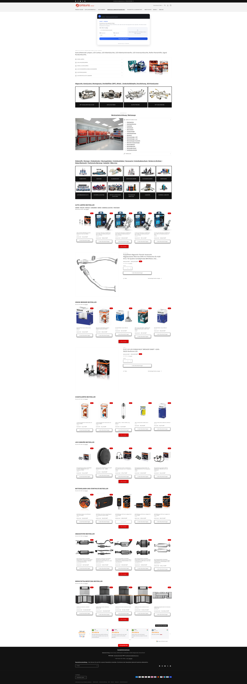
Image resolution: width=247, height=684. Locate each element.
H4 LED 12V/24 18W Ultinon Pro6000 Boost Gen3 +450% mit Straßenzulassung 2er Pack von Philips (123, 234)
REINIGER (99, 179)
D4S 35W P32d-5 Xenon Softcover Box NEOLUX (84, 328)
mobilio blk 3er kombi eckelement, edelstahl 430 (102, 607)
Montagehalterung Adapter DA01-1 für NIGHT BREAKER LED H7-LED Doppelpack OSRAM (142, 469)
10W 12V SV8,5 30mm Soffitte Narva (141, 422)
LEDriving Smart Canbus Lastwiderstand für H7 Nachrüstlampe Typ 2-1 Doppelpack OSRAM (123, 469)
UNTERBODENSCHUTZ (83, 195)
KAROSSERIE (163, 179)
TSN (116, 32)
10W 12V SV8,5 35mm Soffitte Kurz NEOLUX (162, 422)
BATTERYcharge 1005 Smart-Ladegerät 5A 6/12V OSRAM (142, 515)
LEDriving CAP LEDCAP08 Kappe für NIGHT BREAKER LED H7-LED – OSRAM (104, 468)
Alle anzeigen (123, 246)
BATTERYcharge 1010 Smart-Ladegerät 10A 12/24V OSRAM (123, 515)
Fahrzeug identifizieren (123, 38)
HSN (102, 32)
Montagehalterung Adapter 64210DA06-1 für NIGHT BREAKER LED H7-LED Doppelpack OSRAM (84, 469)
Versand (87, 209)
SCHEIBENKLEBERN (147, 179)
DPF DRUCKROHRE (159, 104)
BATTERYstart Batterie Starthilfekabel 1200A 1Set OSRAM (84, 515)
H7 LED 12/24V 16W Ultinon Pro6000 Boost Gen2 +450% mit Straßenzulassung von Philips (162, 234)
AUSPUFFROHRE (135, 104)
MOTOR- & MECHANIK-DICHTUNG (115, 195)
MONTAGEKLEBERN (131, 179)
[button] (90, 9)
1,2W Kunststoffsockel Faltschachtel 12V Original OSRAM (103, 423)
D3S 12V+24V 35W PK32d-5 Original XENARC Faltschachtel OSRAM (102, 328)
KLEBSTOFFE (83, 179)
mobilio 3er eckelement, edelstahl (83, 606)
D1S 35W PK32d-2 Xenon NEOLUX (121, 327)
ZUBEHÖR (147, 195)
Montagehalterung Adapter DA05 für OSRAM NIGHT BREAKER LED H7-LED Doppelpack (161, 469)
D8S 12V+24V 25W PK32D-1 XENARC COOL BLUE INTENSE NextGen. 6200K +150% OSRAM (142, 329)
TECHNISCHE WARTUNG (131, 195)
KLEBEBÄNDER (115, 179)
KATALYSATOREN (111, 104)
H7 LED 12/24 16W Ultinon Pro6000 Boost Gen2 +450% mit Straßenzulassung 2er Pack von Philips (142, 234)
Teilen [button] (125, 278)
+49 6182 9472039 (118, 655)
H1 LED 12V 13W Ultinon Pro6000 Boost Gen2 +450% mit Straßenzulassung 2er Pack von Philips (103, 234)
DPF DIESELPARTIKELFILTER (87, 104)
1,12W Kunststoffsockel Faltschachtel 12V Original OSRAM (84, 423)
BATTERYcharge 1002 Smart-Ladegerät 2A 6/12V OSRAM (162, 515)
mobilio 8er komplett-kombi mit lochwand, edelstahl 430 (162, 607)
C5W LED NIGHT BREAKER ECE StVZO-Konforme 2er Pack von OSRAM (84, 233)
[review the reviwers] (107, 630)
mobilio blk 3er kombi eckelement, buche (123, 606)
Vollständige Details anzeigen (154, 278)
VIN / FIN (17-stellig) (103, 27)
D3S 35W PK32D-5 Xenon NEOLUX (160, 327)
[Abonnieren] (96, 665)
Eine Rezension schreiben (161, 625)
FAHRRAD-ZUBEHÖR (163, 195)
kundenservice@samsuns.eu (131, 655)
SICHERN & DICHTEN (99, 195)
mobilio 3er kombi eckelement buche (142, 606)
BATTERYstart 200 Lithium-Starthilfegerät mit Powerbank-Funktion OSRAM (103, 515)
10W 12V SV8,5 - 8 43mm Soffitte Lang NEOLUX (122, 423)
